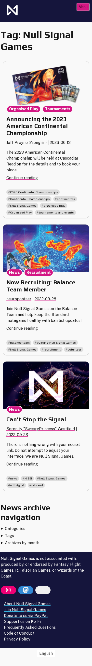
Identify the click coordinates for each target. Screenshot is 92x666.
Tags (9, 535)
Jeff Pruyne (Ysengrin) (26, 142)
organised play (54, 205)
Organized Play (21, 212)
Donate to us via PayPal (26, 615)
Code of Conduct (19, 633)
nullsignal (17, 485)
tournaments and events (56, 212)
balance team (20, 342)
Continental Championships (30, 199)
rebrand (37, 485)
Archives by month (22, 542)
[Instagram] (8, 590)
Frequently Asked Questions (30, 627)
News (14, 272)
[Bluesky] (43, 590)
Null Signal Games (23, 205)
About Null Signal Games (27, 604)
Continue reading (22, 178)
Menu (83, 7)
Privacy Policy (17, 639)
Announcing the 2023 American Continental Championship (37, 126)
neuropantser (18, 299)
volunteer (74, 349)
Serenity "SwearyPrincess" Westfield (40, 429)
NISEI (28, 478)
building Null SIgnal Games (56, 342)
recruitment (52, 349)
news (13, 478)
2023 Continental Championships (34, 192)
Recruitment (38, 272)
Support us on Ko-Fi (22, 621)
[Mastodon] (25, 590)
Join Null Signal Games (25, 609)
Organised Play (23, 109)
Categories (15, 528)
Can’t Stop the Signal (36, 419)
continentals (66, 199)
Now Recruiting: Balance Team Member (40, 286)
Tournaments (57, 109)
